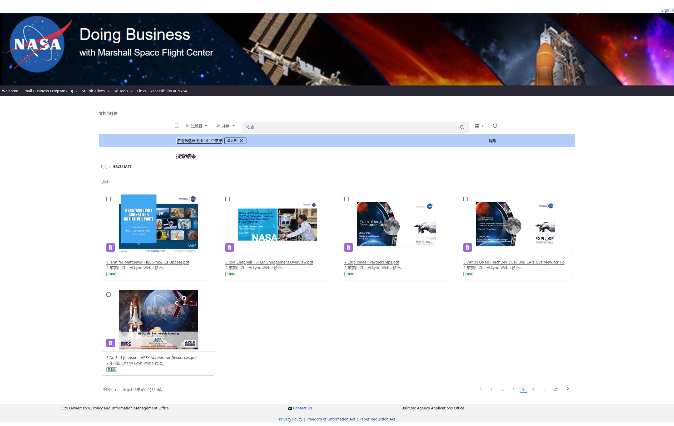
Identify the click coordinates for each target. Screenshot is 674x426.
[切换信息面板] (495, 125)
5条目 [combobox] (108, 389)
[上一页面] (480, 390)
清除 (492, 140)
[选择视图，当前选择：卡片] (480, 125)
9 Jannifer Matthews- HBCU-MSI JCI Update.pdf (147, 262)
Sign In (667, 10)
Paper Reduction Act (377, 419)
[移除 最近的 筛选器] (241, 141)
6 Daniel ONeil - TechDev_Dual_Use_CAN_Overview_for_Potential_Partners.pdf (515, 262)
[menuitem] (10, 90)
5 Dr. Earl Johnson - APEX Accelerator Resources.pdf (151, 357)
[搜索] (462, 127)
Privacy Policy (290, 419)
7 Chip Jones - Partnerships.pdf (371, 262)
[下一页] (568, 390)
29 (556, 389)
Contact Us (302, 407)
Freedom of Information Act (330, 419)
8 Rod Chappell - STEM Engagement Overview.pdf (269, 262)
